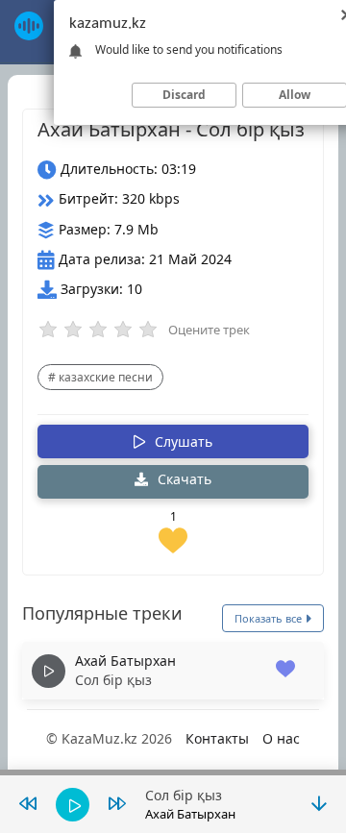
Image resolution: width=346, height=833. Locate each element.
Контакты (217, 738)
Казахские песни (106, 377)
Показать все (270, 618)
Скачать (182, 479)
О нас (281, 738)
